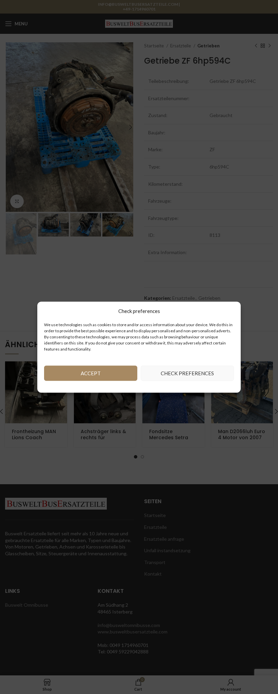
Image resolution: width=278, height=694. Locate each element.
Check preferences (187, 373)
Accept (91, 373)
